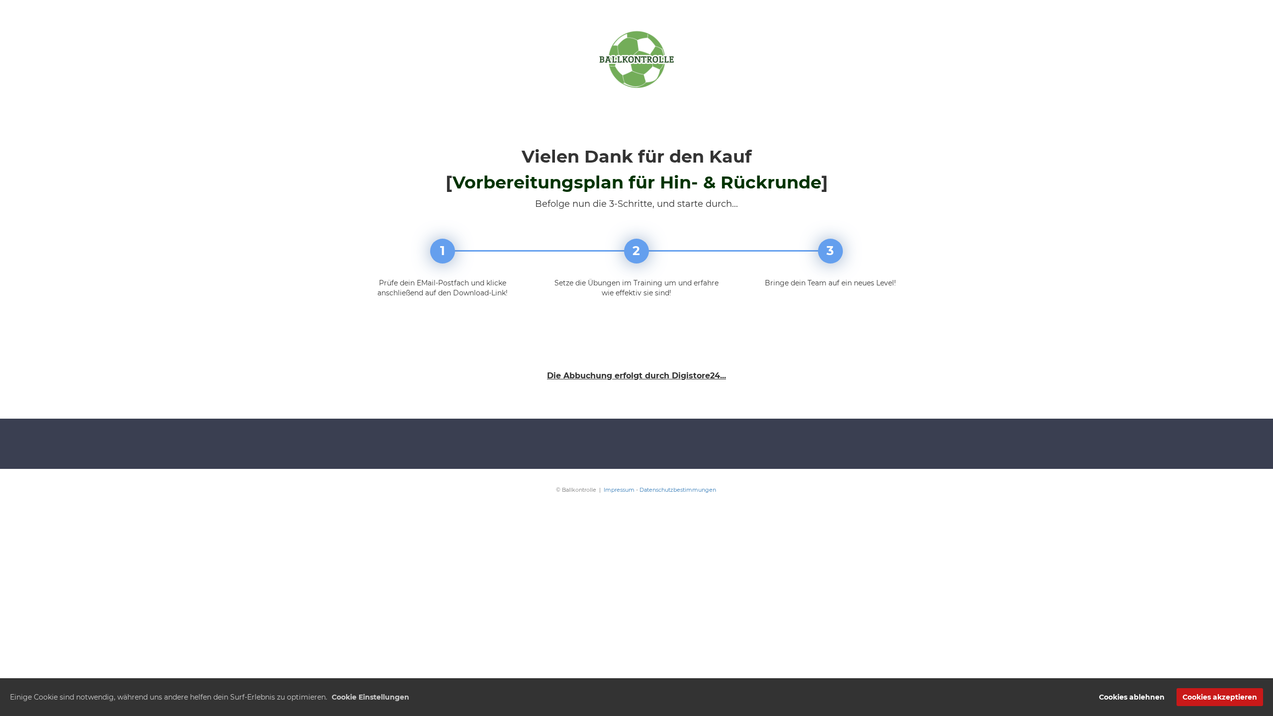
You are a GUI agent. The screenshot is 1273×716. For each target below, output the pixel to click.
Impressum (619, 489)
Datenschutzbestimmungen (678, 489)
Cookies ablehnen (1132, 697)
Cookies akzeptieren (1219, 697)
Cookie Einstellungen (370, 697)
